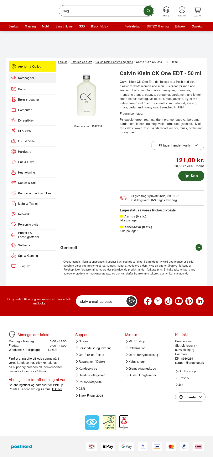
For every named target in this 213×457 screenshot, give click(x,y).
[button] (86, 95)
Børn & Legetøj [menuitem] (28, 99)
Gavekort (198, 26)
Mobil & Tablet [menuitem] (28, 203)
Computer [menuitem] (25, 110)
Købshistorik (137, 361)
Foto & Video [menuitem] (27, 141)
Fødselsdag (132, 26)
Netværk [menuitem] (24, 214)
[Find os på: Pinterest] (189, 301)
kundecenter (25, 362)
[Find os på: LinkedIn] (199, 301)
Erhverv (180, 26)
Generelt (68, 247)
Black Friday (99, 26)
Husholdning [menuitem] (26, 172)
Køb (194, 175)
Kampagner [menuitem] (26, 78)
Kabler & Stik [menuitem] (27, 183)
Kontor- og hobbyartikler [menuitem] (34, 193)
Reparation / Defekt (92, 361)
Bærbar (14, 26)
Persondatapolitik (90, 382)
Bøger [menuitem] (22, 89)
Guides (83, 341)
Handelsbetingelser (92, 375)
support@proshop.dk (27, 367)
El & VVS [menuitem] (24, 131)
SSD (82, 26)
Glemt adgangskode (142, 368)
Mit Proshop (137, 341)
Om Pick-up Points (91, 355)
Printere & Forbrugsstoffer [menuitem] (28, 235)
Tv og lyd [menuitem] (24, 266)
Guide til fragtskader (142, 375)
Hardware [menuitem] (24, 151)
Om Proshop (187, 371)
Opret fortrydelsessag (143, 355)
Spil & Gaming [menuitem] (28, 255)
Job (180, 384)
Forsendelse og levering (95, 348)
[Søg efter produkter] (149, 11)
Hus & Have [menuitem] (26, 162)
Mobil (45, 26)
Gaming (30, 26)
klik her (57, 389)
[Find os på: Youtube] (179, 301)
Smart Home (64, 26)
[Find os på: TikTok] (168, 301)
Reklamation (137, 348)
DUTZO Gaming (158, 26)
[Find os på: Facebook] (147, 301)
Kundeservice (88, 368)
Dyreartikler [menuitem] (26, 120)
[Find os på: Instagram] (158, 301)
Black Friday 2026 (91, 395)
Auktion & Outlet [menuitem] (29, 66)
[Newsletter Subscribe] (131, 301)
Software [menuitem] (24, 245)
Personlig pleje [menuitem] (28, 224)
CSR (82, 388)
